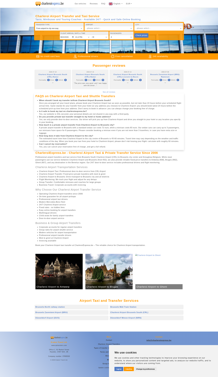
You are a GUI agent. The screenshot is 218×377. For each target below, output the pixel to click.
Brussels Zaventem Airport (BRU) (51, 312)
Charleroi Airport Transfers (109, 344)
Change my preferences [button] (145, 369)
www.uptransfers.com (59, 345)
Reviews (94, 4)
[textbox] (107, 28)
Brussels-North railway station (50, 307)
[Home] (49, 4)
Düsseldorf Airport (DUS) (47, 318)
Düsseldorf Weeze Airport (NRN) (125, 318)
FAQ (103, 4)
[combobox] (109, 28)
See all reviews (109, 92)
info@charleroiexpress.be (158, 340)
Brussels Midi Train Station (123, 307)
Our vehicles (80, 4)
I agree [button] (118, 369)
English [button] (117, 4)
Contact (109, 340)
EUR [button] (128, 4)
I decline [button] (129, 369)
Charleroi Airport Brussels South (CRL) (129, 312)
